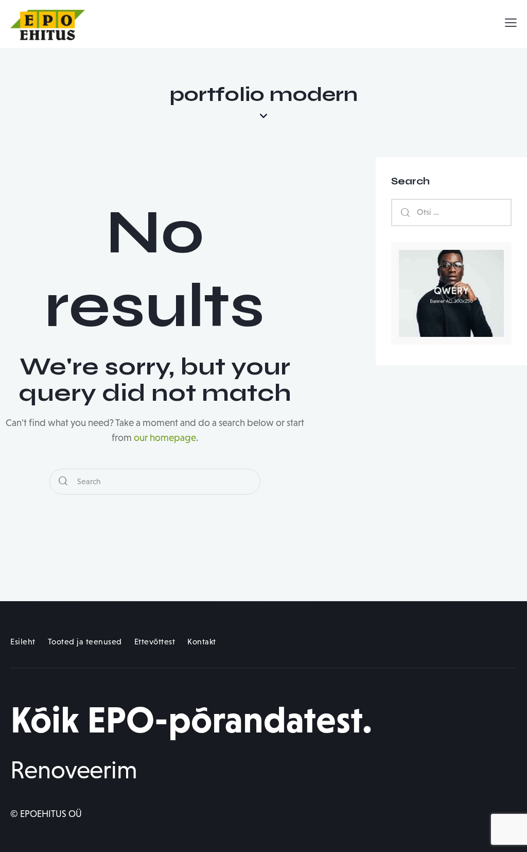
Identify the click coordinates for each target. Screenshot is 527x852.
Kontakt (201, 641)
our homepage (165, 437)
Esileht (23, 641)
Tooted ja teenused (85, 641)
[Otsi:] (451, 212)
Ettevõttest (154, 641)
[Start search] (63, 482)
